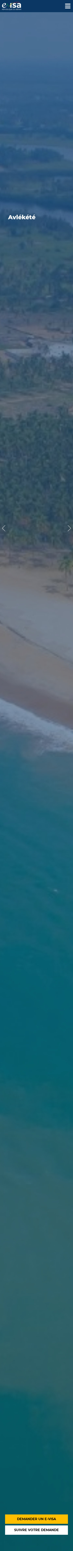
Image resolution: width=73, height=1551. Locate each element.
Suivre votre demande (36, 1530)
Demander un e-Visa (36, 1519)
